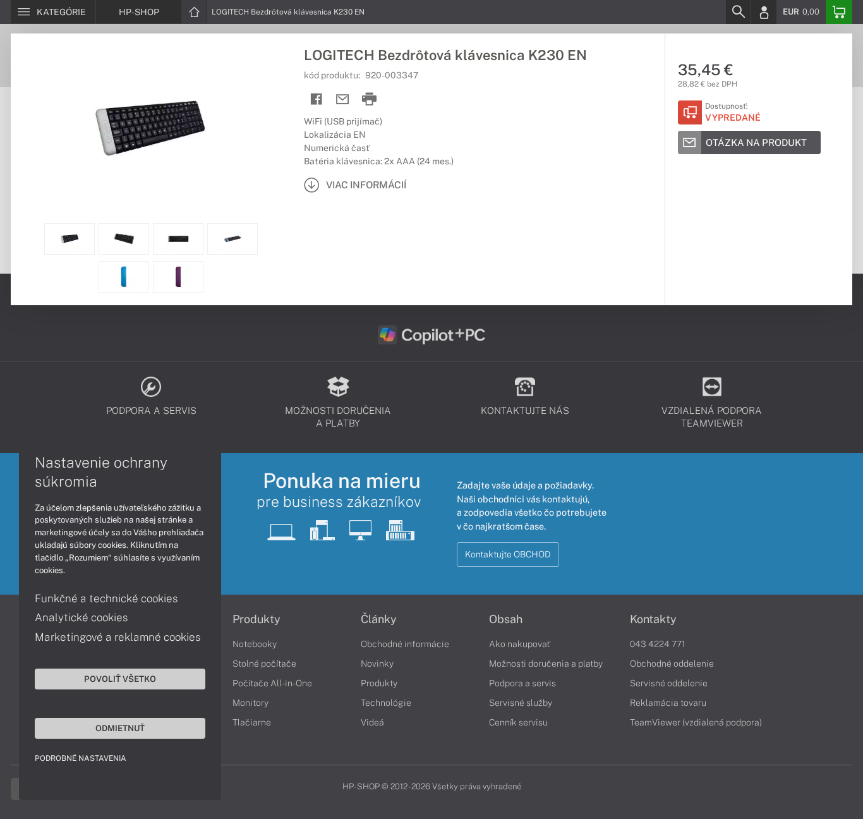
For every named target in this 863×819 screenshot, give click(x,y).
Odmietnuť (120, 728)
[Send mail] (342, 99)
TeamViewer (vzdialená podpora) (696, 722)
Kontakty (653, 619)
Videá (372, 722)
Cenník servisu (518, 722)
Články (379, 619)
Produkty (256, 619)
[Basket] (839, 12)
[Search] (738, 12)
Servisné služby (520, 703)
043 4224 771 (657, 644)
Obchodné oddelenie (672, 663)
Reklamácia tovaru (668, 703)
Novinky (377, 663)
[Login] (763, 12)
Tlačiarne (251, 722)
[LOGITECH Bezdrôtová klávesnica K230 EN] (151, 128)
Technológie (386, 703)
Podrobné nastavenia (80, 758)
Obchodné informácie (405, 644)
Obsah (505, 619)
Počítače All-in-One (272, 683)
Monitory (250, 703)
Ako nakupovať (519, 644)
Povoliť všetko (120, 679)
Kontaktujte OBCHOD (508, 554)
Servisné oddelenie (669, 683)
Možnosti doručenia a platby (546, 663)
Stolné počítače (264, 663)
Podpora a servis (522, 683)
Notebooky (254, 644)
